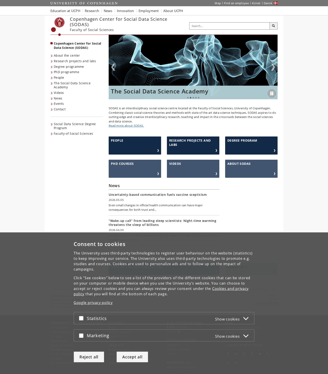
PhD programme (66, 72)
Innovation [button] (125, 10)
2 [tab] (190, 97)
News (58, 98)
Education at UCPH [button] (65, 10)
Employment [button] (149, 10)
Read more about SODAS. (126, 126)
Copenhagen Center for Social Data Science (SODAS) (77, 45)
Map (218, 3)
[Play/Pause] (272, 93)
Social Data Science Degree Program (75, 126)
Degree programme (69, 66)
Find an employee (236, 3)
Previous (113, 67)
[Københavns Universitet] (58, 26)
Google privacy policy (93, 302)
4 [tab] (196, 97)
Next (273, 67)
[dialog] (164, 303)
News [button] (108, 10)
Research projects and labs (75, 61)
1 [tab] (188, 97)
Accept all (132, 357)
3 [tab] (193, 97)
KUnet (256, 3)
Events (59, 103)
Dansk (268, 3)
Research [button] (92, 10)
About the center (67, 55)
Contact (60, 109)
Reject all (88, 357)
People (59, 77)
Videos (59, 93)
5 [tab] (198, 97)
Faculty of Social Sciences (73, 133)
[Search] (274, 26)
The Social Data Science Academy (72, 85)
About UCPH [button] (173, 10)
